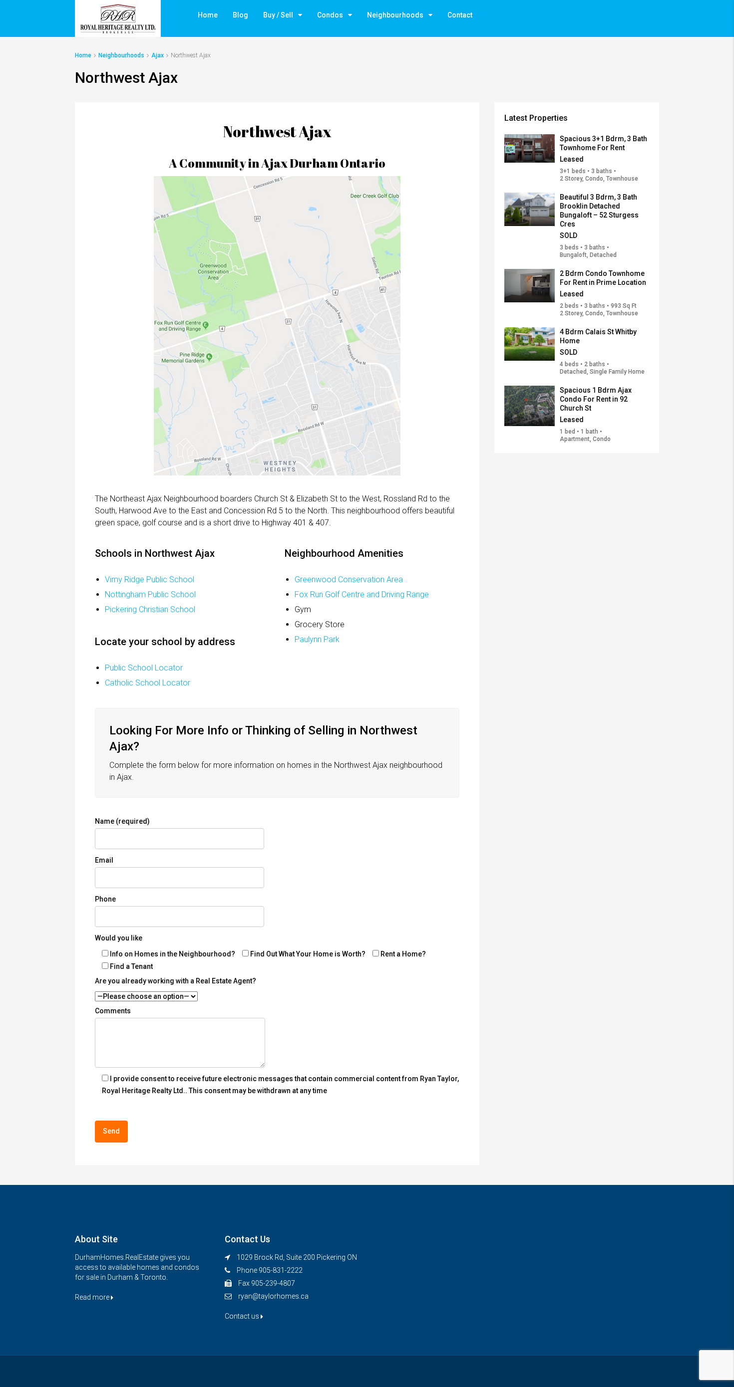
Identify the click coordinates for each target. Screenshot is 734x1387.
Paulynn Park (317, 639)
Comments (113, 1011)
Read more (93, 1297)
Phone (105, 899)
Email (104, 860)
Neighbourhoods (395, 15)
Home (208, 15)
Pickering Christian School (150, 609)
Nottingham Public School (150, 594)
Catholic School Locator (147, 683)
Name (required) (122, 821)
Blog (240, 15)
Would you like (118, 938)
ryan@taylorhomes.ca (273, 1296)
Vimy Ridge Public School (149, 579)
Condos (330, 15)
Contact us (243, 1316)
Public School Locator (144, 668)
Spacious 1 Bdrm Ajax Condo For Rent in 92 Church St (596, 399)
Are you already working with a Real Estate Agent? (175, 981)
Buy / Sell (278, 15)
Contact (459, 15)
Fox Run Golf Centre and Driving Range (362, 594)
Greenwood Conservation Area (349, 579)
